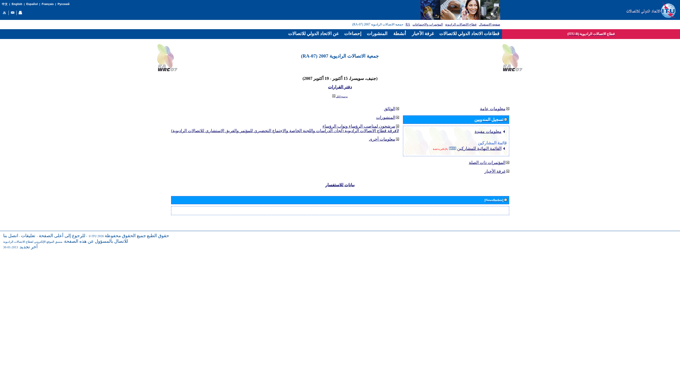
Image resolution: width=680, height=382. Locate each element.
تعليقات (28, 235)
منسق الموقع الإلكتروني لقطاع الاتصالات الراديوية (32, 241)
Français (48, 4)
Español (32, 4)
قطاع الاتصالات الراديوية (461, 24)
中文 (5, 4)
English (17, 4)
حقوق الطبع (158, 235)
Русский (64, 4)
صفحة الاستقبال (489, 24)
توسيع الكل (342, 96)
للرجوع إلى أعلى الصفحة (62, 235)
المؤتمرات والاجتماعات (428, 24)
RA (408, 24)
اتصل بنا (10, 235)
